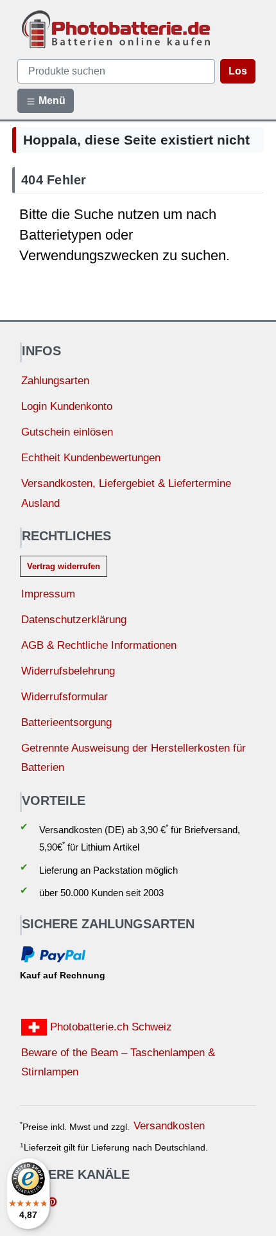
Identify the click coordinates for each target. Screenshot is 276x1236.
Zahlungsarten (55, 381)
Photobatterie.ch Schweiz (109, 1027)
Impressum (48, 594)
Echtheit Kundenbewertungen (90, 458)
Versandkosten (169, 1126)
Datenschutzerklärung (73, 620)
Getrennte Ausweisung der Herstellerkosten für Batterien (133, 758)
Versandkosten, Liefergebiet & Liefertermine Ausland (126, 493)
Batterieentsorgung (66, 722)
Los (238, 71)
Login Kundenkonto (66, 406)
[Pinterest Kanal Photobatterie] (52, 1203)
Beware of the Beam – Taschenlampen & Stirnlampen (118, 1062)
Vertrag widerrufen (63, 566)
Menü (50, 100)
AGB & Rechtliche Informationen (99, 645)
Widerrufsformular (64, 697)
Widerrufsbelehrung (68, 671)
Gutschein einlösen (67, 432)
